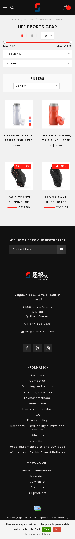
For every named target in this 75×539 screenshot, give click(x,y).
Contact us (37, 380)
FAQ (37, 415)
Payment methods (37, 398)
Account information (37, 470)
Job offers (37, 441)
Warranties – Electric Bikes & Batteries (37, 452)
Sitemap (37, 435)
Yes (46, 529)
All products (37, 493)
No (57, 529)
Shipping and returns (37, 386)
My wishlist (37, 481)
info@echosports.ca (39, 331)
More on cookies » (38, 534)
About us (37, 375)
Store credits (37, 403)
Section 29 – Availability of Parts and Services (37, 427)
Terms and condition (37, 409)
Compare (37, 487)
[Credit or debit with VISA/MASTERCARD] (37, 508)
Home (15, 19)
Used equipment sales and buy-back (37, 446)
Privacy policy (37, 420)
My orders (37, 476)
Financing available (37, 392)
